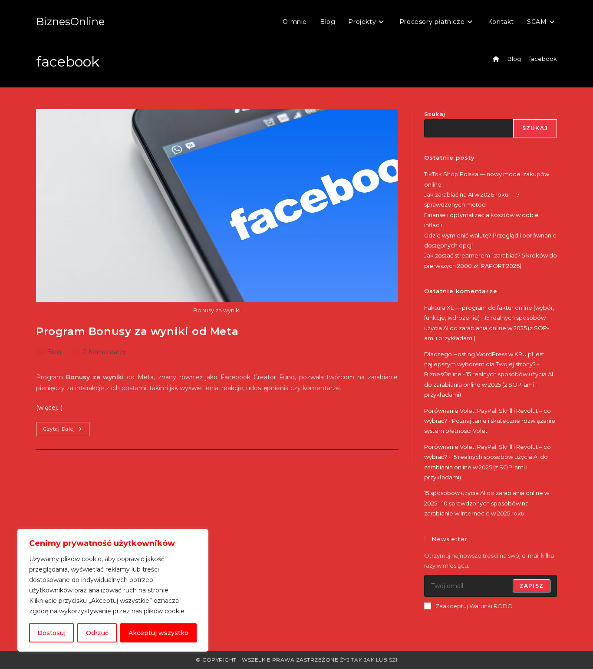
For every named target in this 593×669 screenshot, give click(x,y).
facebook (543, 58)
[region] (112, 590)
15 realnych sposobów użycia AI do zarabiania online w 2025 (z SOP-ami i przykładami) (486, 327)
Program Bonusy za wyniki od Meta (137, 331)
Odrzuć (97, 633)
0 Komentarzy (104, 352)
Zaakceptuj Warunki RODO (474, 605)
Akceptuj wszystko (158, 633)
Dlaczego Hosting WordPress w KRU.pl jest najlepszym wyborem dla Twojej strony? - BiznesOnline (484, 364)
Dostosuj (51, 633)
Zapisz (532, 585)
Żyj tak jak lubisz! (369, 659)
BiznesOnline (70, 21)
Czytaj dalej (66, 430)
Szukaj (434, 113)
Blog (54, 352)
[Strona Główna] (496, 58)
